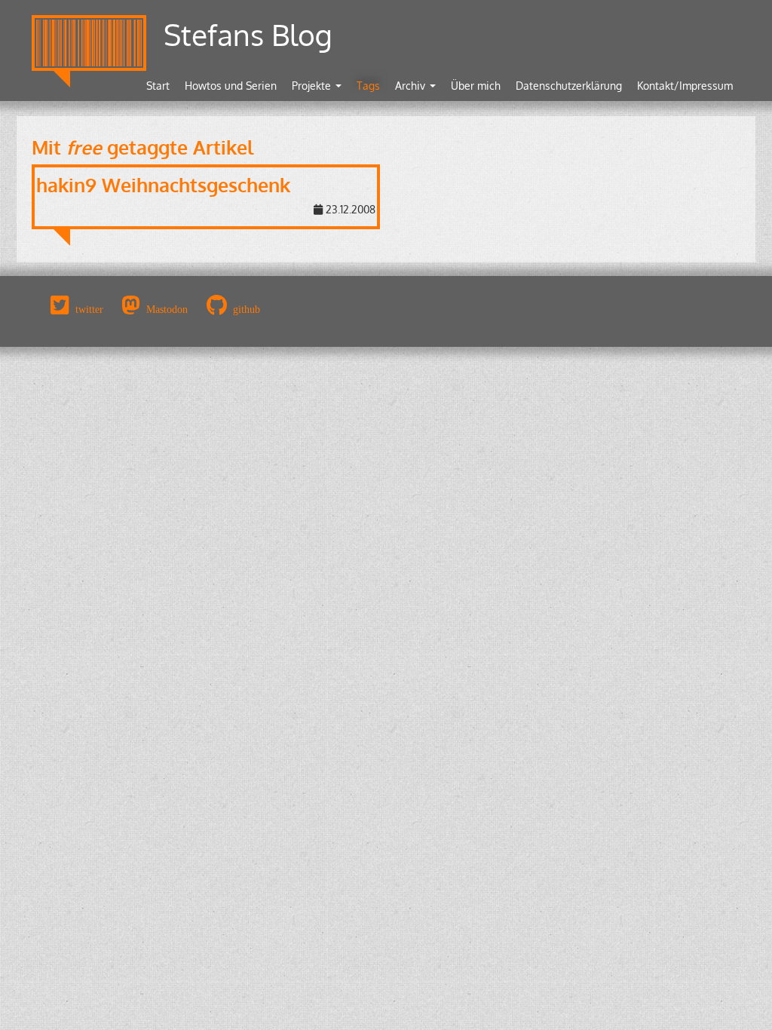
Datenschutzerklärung (569, 85)
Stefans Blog (248, 34)
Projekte (313, 85)
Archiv (411, 85)
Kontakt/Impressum (685, 85)
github (246, 309)
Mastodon (167, 309)
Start (158, 85)
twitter (89, 309)
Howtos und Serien (231, 85)
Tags (368, 85)
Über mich (476, 85)
